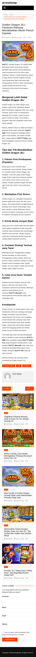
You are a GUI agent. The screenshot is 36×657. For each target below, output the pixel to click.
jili (19, 366)
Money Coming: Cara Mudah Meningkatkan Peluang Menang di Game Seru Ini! (18, 456)
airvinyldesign (9, 2)
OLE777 (27, 366)
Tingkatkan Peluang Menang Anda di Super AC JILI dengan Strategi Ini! (16, 419)
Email (4, 615)
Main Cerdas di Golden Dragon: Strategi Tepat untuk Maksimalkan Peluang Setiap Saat (18, 495)
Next (28, 388)
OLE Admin (7, 37)
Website (4, 624)
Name (4, 607)
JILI (31, 37)
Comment (5, 596)
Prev (7, 388)
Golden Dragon (9, 366)
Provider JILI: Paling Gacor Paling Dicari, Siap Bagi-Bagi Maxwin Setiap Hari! (18, 573)
